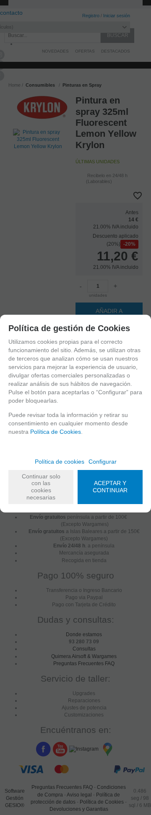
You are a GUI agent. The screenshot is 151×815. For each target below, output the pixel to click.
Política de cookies (59, 461)
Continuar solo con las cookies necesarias (41, 487)
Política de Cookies (55, 431)
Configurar (103, 461)
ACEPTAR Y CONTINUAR (110, 487)
